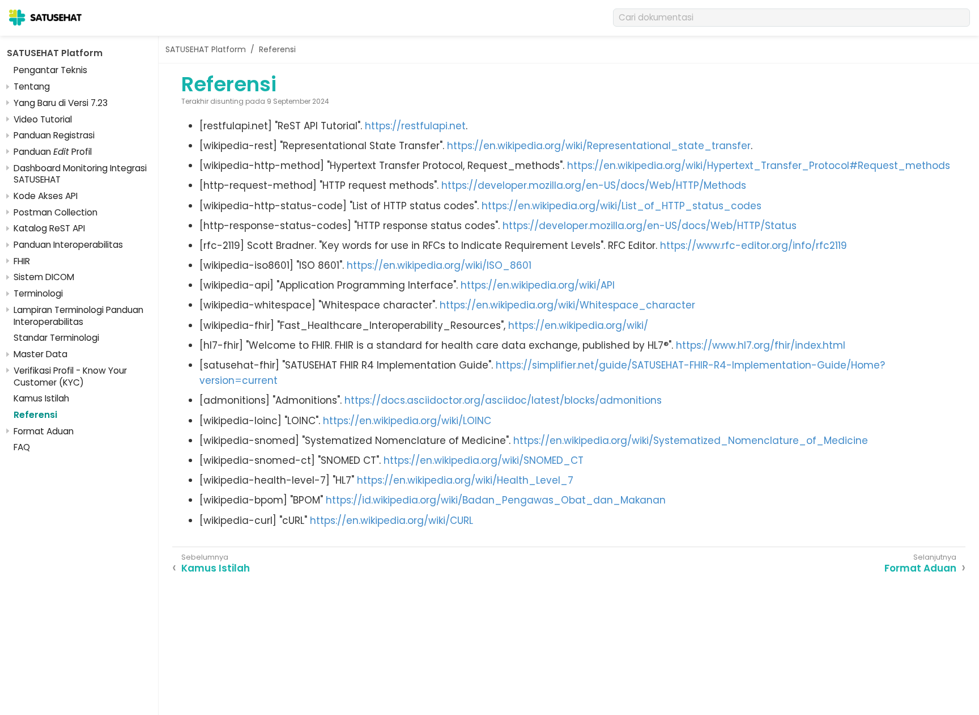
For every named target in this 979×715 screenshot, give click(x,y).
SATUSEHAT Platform (55, 53)
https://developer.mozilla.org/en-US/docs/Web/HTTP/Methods (593, 185)
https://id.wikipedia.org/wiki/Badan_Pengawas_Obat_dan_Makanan (496, 500)
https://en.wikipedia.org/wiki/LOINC (407, 421)
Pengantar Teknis (50, 70)
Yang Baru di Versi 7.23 (61, 103)
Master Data (40, 354)
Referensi (35, 415)
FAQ (22, 447)
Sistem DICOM (44, 277)
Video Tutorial (43, 119)
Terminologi (38, 293)
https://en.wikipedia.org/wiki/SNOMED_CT (484, 460)
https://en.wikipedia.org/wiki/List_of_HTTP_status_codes (621, 206)
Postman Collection (55, 212)
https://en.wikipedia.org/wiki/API (538, 285)
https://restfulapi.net (415, 126)
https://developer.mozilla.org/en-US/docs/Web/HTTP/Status (650, 225)
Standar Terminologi (56, 338)
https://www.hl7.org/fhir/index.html (760, 345)
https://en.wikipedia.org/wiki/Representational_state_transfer (599, 146)
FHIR (22, 261)
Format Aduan (44, 431)
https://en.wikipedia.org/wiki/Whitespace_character (567, 305)
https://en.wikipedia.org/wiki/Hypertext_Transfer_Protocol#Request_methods (758, 165)
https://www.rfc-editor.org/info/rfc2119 (753, 245)
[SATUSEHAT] (45, 18)
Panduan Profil (53, 152)
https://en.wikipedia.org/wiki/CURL (391, 520)
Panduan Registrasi (54, 135)
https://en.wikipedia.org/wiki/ (578, 325)
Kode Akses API (46, 196)
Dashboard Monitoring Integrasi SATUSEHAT (80, 174)
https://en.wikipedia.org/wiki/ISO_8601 (439, 265)
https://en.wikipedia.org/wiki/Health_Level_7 (465, 480)
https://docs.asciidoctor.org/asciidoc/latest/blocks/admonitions (503, 400)
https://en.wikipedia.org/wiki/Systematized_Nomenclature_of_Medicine (690, 440)
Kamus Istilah (41, 398)
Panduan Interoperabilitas (68, 245)
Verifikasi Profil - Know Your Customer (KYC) (70, 376)
